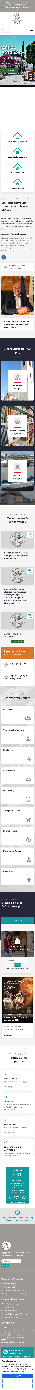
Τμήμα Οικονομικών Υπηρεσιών (14, 1290)
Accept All (17, 1376)
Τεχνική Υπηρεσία (18, 663)
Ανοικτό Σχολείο (17, 188)
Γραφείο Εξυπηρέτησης (17, 157)
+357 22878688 (15, 269)
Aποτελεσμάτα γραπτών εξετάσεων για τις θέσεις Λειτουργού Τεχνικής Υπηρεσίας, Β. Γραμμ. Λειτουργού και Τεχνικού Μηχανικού (15, 596)
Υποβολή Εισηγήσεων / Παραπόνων (16, 1314)
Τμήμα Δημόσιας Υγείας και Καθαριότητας (17, 1294)
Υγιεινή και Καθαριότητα (13, 730)
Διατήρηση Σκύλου (11, 810)
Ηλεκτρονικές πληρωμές (12, 1317)
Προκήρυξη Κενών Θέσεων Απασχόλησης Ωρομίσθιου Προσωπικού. (16, 556)
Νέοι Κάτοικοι (9, 710)
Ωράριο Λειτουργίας (10, 1311)
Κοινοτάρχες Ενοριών (12, 851)
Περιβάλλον (8, 750)
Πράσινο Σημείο (9, 1307)
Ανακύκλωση (9, 770)
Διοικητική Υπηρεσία (10, 1284)
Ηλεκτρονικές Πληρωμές (17, 141)
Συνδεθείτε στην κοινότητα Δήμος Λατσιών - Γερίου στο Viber (17, 1219)
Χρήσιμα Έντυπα (17, 172)
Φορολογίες (8, 790)
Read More (4, 1035)
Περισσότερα (9, 80)
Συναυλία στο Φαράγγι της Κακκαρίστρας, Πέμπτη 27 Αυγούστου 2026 (11, 1017)
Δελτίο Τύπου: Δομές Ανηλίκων (13, 635)
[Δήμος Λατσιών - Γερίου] (17, 19)
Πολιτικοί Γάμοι (10, 831)
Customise (17, 1381)
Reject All (18, 1386)
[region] (17, 1374)
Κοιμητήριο (8, 871)
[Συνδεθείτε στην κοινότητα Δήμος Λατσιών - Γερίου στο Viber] (17, 1212)
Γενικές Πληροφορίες (11, 1304)
